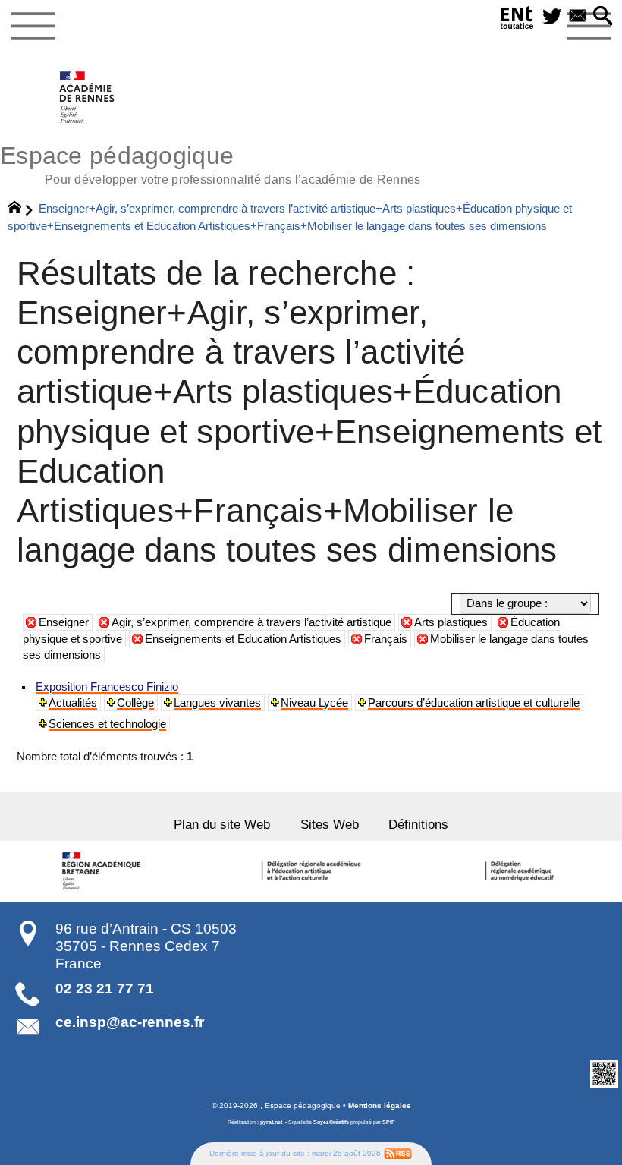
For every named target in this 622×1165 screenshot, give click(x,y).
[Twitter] (552, 17)
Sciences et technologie (107, 724)
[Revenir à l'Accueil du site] (21, 209)
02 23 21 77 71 (104, 989)
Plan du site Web (222, 824)
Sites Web (329, 824)
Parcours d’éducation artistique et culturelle (474, 703)
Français (385, 639)
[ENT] (517, 20)
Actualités (73, 703)
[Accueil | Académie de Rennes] (103, 871)
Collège (135, 703)
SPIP (388, 1122)
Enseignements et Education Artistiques (243, 639)
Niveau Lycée (314, 703)
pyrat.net (271, 1122)
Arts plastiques (451, 622)
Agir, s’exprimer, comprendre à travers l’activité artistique (251, 622)
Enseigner (64, 622)
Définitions (418, 824)
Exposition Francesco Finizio (107, 687)
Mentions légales (379, 1105)
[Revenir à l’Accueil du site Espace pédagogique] (87, 97)
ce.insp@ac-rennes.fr (129, 1022)
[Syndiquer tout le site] (398, 1153)
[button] (603, 17)
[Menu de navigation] (33, 26)
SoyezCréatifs (331, 1122)
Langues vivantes (217, 703)
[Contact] (578, 17)
